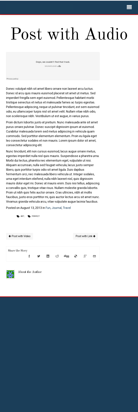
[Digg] (66, 256)
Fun (48, 208)
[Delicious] (75, 256)
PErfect (36, 216)
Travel (67, 208)
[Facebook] (29, 256)
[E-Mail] (94, 256)
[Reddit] (57, 256)
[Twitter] (38, 256)
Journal (57, 208)
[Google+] (85, 256)
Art (22, 216)
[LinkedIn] (48, 256)
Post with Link (84, 236)
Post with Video (20, 236)
